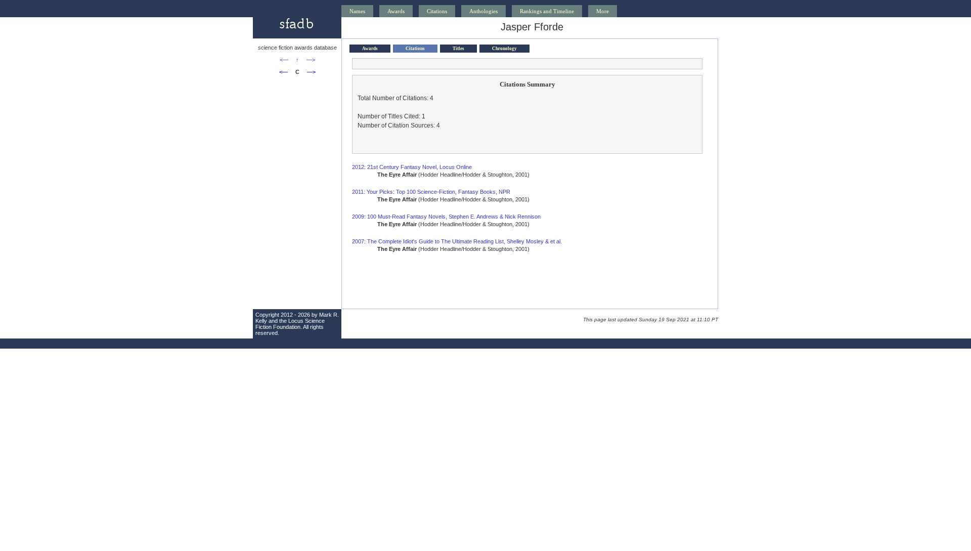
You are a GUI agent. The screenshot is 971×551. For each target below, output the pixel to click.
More (602, 11)
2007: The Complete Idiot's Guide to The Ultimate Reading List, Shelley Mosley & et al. (457, 241)
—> (310, 60)
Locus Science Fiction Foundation (290, 324)
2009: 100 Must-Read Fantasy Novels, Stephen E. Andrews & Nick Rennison (446, 217)
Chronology (504, 48)
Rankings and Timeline (547, 11)
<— (284, 60)
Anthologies (483, 11)
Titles (458, 48)
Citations (437, 11)
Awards (396, 11)
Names (357, 11)
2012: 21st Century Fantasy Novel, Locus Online (412, 167)
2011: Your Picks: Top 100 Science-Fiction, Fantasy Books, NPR (431, 192)
